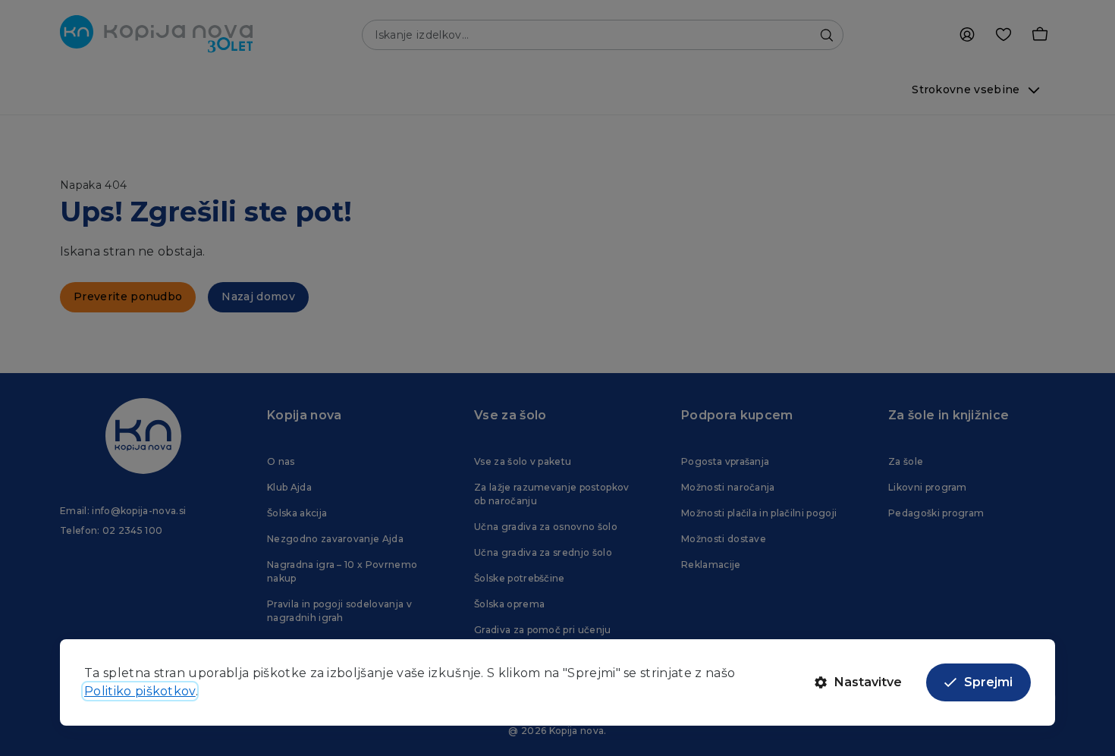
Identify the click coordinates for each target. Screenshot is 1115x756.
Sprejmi (988, 682)
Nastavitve (868, 682)
